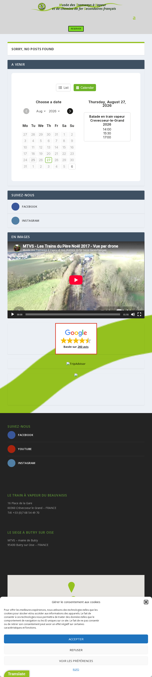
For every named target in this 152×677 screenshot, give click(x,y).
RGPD (76, 669)
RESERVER (76, 28)
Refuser (76, 650)
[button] (146, 602)
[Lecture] (13, 314)
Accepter (76, 639)
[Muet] (133, 314)
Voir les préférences (76, 661)
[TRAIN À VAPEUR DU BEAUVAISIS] (76, 375)
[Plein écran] (139, 314)
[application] (76, 279)
